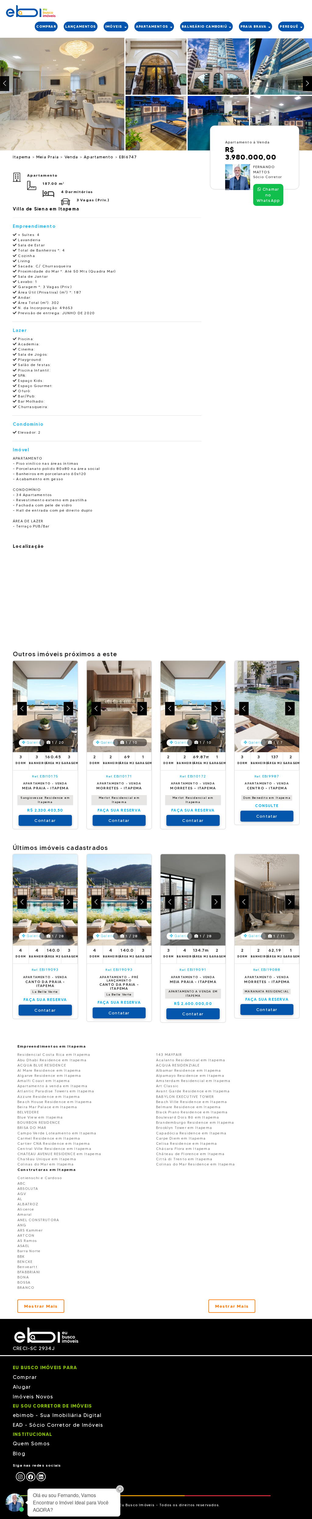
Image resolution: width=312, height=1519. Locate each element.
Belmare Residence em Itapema (188, 1107)
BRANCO (25, 1287)
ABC (21, 1183)
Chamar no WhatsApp (268, 195)
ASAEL (23, 1245)
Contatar (45, 820)
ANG (22, 1225)
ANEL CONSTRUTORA (38, 1220)
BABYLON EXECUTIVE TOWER (185, 1096)
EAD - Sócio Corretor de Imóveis (58, 1425)
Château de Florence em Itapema (190, 1153)
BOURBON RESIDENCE (38, 1122)
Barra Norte (29, 1251)
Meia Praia (48, 156)
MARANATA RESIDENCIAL (267, 991)
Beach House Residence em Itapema (54, 1101)
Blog (19, 1453)
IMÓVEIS (114, 26)
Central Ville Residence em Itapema (54, 1148)
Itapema (22, 156)
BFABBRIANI (28, 1272)
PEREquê (290, 26)
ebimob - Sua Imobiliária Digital (57, 1415)
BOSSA (23, 1282)
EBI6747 (128, 156)
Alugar (22, 1387)
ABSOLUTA (27, 1188)
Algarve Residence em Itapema (49, 1075)
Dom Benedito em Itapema (266, 798)
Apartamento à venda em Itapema (52, 1086)
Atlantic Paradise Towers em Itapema (55, 1091)
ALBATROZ (28, 1204)
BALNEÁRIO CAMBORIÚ (205, 26)
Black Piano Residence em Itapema (192, 1112)
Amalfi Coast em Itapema (43, 1080)
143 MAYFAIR (169, 1054)
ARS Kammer (30, 1230)
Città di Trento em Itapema (184, 1159)
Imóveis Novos (33, 1397)
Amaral (24, 1214)
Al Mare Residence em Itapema (49, 1070)
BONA (23, 1277)
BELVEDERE (28, 1112)
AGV (22, 1193)
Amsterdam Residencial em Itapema (193, 1080)
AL (19, 1199)
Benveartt (27, 1266)
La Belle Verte (45, 992)
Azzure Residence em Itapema (48, 1096)
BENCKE (25, 1261)
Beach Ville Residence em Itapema (191, 1101)
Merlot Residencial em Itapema (119, 800)
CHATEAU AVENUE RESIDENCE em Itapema (59, 1153)
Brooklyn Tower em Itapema (184, 1127)
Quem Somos (31, 1443)
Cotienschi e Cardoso (39, 1177)
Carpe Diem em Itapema (181, 1138)
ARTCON (25, 1235)
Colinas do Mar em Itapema (45, 1164)
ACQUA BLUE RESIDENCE (41, 1065)
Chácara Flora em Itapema (183, 1148)
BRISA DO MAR (31, 1127)
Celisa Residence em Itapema (186, 1143)
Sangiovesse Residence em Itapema (45, 800)
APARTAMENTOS (153, 26)
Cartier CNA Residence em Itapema (53, 1143)
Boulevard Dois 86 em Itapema (187, 1117)
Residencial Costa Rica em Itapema (53, 1054)
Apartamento (99, 156)
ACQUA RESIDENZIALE (178, 1065)
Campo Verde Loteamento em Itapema (57, 1133)
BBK (21, 1256)
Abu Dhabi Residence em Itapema (52, 1060)
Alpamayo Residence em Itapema (190, 1075)
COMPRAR (46, 26)
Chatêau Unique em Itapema (46, 1159)
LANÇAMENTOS (80, 26)
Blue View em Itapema (40, 1117)
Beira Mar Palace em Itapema (47, 1107)
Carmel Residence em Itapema (48, 1138)
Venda (72, 156)
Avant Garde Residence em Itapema (193, 1091)
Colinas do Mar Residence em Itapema (195, 1164)
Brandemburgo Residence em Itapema (195, 1122)
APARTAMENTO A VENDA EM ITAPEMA (193, 993)
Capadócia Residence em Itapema (191, 1133)
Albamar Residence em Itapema (188, 1070)
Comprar (25, 1377)
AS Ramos (27, 1240)
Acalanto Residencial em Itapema (190, 1060)
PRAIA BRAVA (254, 26)
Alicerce (25, 1209)
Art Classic (167, 1086)
